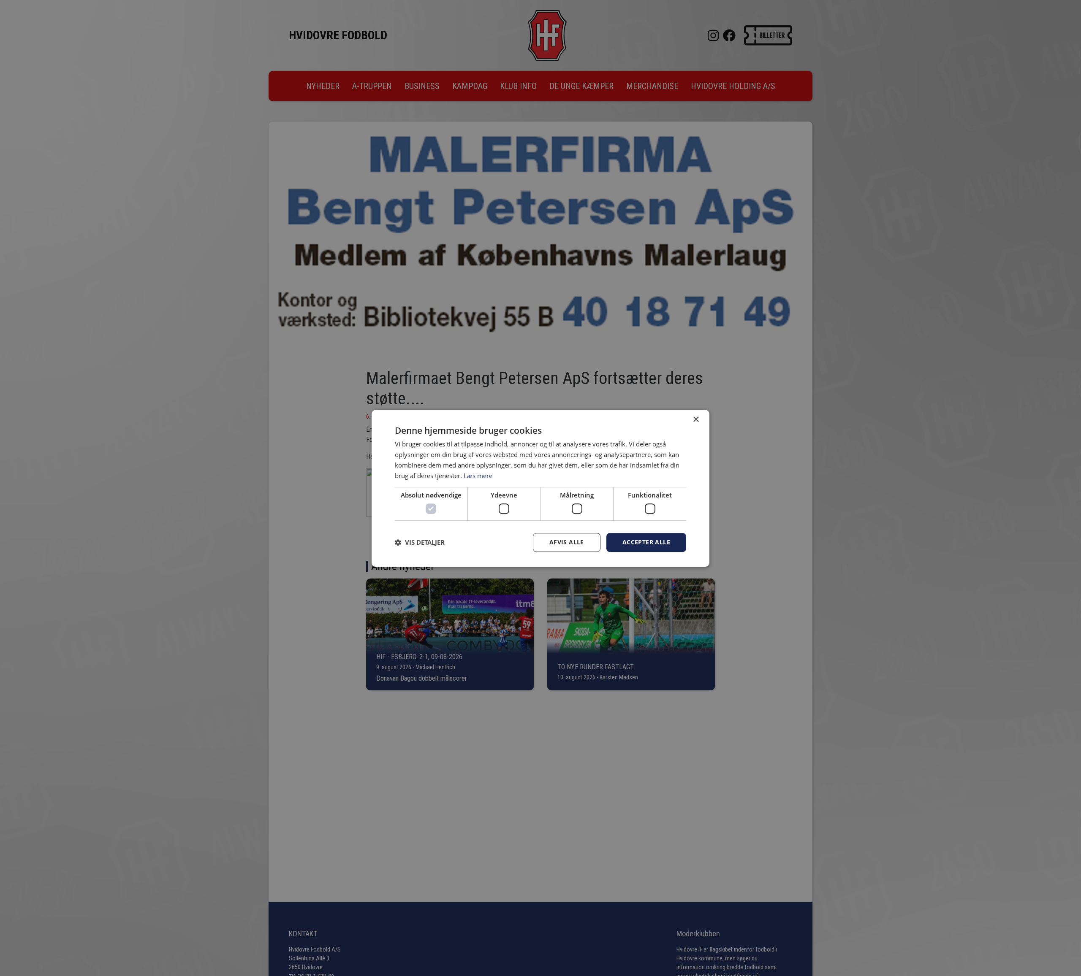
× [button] (696, 419)
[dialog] (540, 488)
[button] (420, 542)
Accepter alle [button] (646, 542)
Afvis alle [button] (566, 542)
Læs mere (478, 475)
